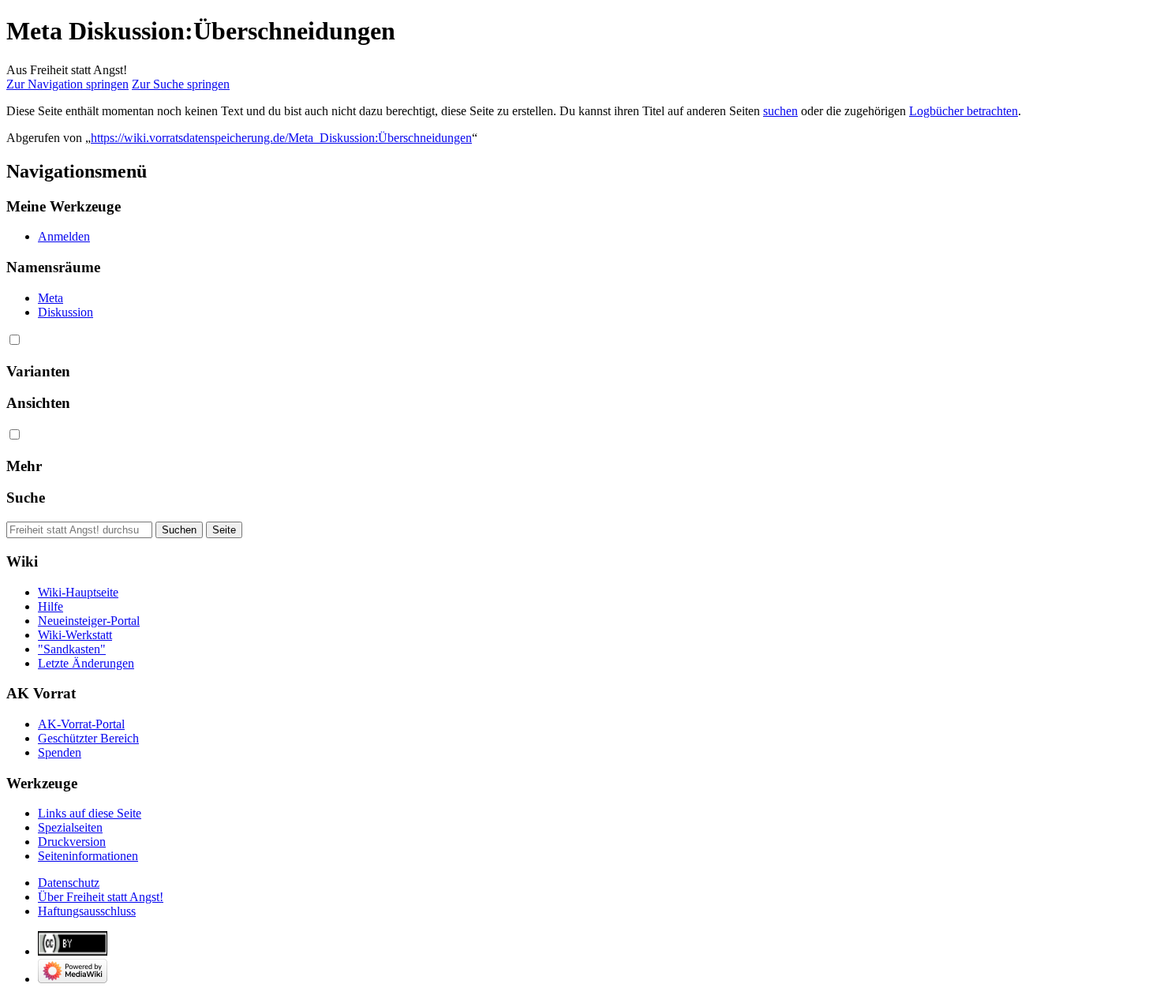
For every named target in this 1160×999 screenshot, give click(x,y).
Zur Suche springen (181, 84)
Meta (50, 298)
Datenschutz (68, 882)
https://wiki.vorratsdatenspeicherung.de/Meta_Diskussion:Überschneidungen (281, 137)
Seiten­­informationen (88, 855)
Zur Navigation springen (67, 84)
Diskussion (65, 312)
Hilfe (50, 606)
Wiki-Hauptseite (78, 592)
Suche (25, 497)
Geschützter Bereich (88, 738)
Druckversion (72, 841)
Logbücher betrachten (963, 111)
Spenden (59, 752)
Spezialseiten (70, 827)
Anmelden (64, 236)
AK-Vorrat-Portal (81, 724)
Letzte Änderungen (86, 663)
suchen (780, 111)
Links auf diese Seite (89, 813)
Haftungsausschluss (87, 911)
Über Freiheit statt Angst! (100, 897)
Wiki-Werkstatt (75, 635)
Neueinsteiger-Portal (89, 620)
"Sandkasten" (72, 649)
